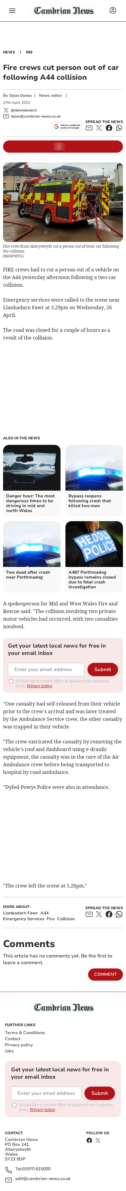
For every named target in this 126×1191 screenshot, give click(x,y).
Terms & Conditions (25, 1033)
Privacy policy (19, 1045)
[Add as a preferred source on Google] (66, 126)
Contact (12, 1039)
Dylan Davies (20, 95)
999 (29, 52)
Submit (102, 669)
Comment (105, 974)
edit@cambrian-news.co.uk (42, 1179)
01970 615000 (36, 1169)
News (9, 52)
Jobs (9, 1051)
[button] (12, 10)
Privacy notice (39, 686)
